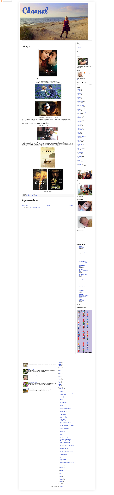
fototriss (79, 113)
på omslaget (80, 148)
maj (61, 475)
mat (79, 137)
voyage (79, 164)
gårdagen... (62, 423)
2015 (60, 379)
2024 (60, 365)
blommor (80, 93)
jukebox (79, 128)
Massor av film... (63, 431)
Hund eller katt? (63, 433)
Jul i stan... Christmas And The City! (66, 451)
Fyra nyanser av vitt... (63, 411)
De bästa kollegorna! (63, 416)
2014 (60, 381)
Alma (79, 89)
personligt (35, 195)
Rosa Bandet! (30, 388)
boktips (26, 195)
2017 (60, 376)
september (62, 468)
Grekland (80, 117)
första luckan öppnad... (64, 463)
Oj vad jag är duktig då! (64, 437)
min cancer (80, 140)
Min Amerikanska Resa (83, 286)
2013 (60, 382)
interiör (79, 125)
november (62, 465)
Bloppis (79, 94)
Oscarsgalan (80, 144)
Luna (79, 134)
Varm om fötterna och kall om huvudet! (67, 462)
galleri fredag (80, 116)
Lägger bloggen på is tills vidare (84, 279)
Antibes (79, 90)
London (79, 133)
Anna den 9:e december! (64, 428)
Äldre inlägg (71, 205)
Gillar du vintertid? (31, 369)
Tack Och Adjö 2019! (82, 287)
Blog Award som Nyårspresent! (65, 390)
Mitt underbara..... (82, 299)
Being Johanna (81, 290)
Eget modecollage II (63, 459)
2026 (60, 362)
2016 (60, 378)
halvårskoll (80, 118)
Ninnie (80, 258)
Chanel (79, 102)
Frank (79, 114)
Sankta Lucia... (62, 419)
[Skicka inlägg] (34, 194)
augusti (61, 470)
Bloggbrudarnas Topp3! (32, 382)
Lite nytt (80, 266)
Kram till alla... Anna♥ (63, 443)
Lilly (79, 132)
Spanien (79, 155)
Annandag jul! (62, 396)
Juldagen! (62, 397)
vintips (79, 163)
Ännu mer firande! (63, 394)
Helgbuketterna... (81, 247)
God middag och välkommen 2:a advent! (67, 445)
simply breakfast (81, 151)
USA (79, 160)
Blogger (61, 486)
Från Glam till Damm (82, 261)
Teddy (79, 157)
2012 (60, 384)
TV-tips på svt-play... (63, 410)
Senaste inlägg (25, 205)
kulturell (32, 195)
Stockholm (80, 156)
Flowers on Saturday (82, 112)
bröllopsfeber (80, 101)
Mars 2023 (80, 275)
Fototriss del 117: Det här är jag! (65, 439)
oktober (61, 467)
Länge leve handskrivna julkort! (65, 408)
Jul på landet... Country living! (65, 450)
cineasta (29, 195)
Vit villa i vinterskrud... (64, 456)
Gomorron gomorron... (64, 454)
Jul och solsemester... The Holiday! (66, 453)
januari (61, 481)
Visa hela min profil (80, 79)
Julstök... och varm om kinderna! (65, 442)
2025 (60, 364)
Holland (79, 121)
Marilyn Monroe (81, 136)
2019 (60, 373)
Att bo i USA (81, 278)
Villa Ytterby (81, 269)
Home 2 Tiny (81, 294)
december (62, 388)
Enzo (79, 110)
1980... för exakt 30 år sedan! (65, 417)
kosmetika (80, 129)
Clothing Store (81, 105)
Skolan (79, 153)
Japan (79, 126)
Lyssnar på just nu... (63, 434)
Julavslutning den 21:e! (64, 402)
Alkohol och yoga (81, 300)
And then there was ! (83, 274)
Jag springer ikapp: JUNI (83, 262)
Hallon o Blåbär (82, 265)
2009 (60, 483)
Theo (79, 159)
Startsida (48, 205)
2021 (60, 370)
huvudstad (80, 122)
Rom (79, 149)
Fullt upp (80, 291)
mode (79, 141)
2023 (60, 367)
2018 (60, 375)
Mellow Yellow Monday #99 (65, 440)
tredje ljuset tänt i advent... (64, 420)
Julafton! (61, 399)
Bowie (79, 98)
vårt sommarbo (81, 165)
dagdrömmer (80, 106)
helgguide (80, 120)
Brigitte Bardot (81, 100)
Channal (34, 10)
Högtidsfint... (62, 457)
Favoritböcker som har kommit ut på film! (67, 425)
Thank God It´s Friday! (64, 448)
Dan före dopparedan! (64, 400)
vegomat (80, 161)
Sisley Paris (80, 152)
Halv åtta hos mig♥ (63, 430)
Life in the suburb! (82, 250)
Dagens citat (80, 108)
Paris (79, 145)
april (61, 476)
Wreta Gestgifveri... (63, 414)
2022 (60, 368)
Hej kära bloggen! (63, 403)
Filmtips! (61, 405)
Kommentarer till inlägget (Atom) (34, 207)
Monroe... (61, 436)
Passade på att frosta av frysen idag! (66, 393)
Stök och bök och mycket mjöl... (65, 413)
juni (61, 473)
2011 (60, 385)
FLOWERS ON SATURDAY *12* (65, 422)
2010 (60, 387)
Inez (79, 124)
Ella (79, 109)
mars (61, 478)
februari (61, 479)
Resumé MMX (62, 391)
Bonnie (79, 97)
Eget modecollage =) (63, 460)
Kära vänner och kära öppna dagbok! (35, 375)
